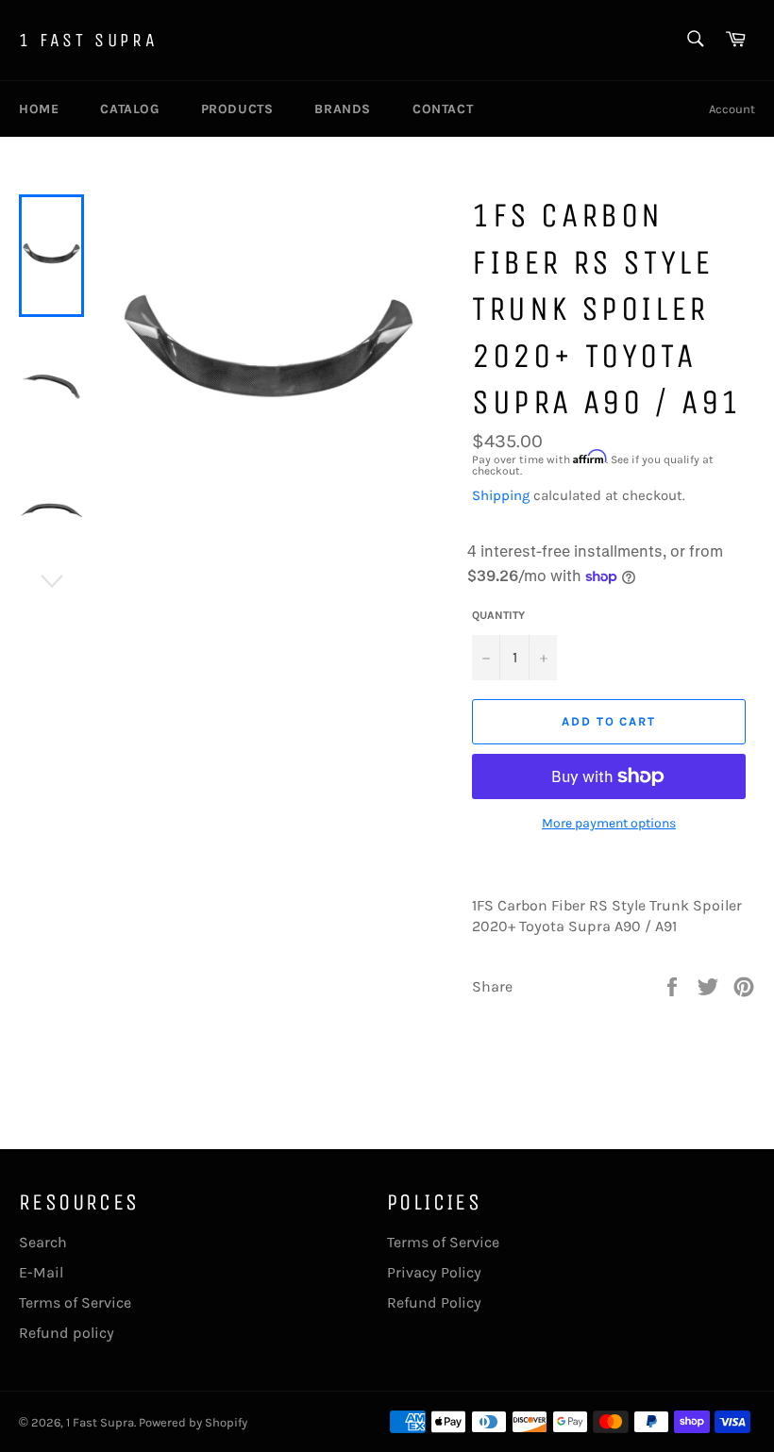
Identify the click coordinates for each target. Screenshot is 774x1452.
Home (39, 109)
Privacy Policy (434, 1272)
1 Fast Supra (88, 40)
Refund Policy (434, 1302)
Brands (342, 109)
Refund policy (66, 1333)
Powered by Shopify (193, 1422)
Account (732, 109)
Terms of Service (75, 1302)
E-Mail (41, 1272)
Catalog (129, 109)
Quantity (498, 615)
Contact (442, 109)
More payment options (609, 823)
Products (237, 109)
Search (43, 1242)
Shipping (501, 495)
